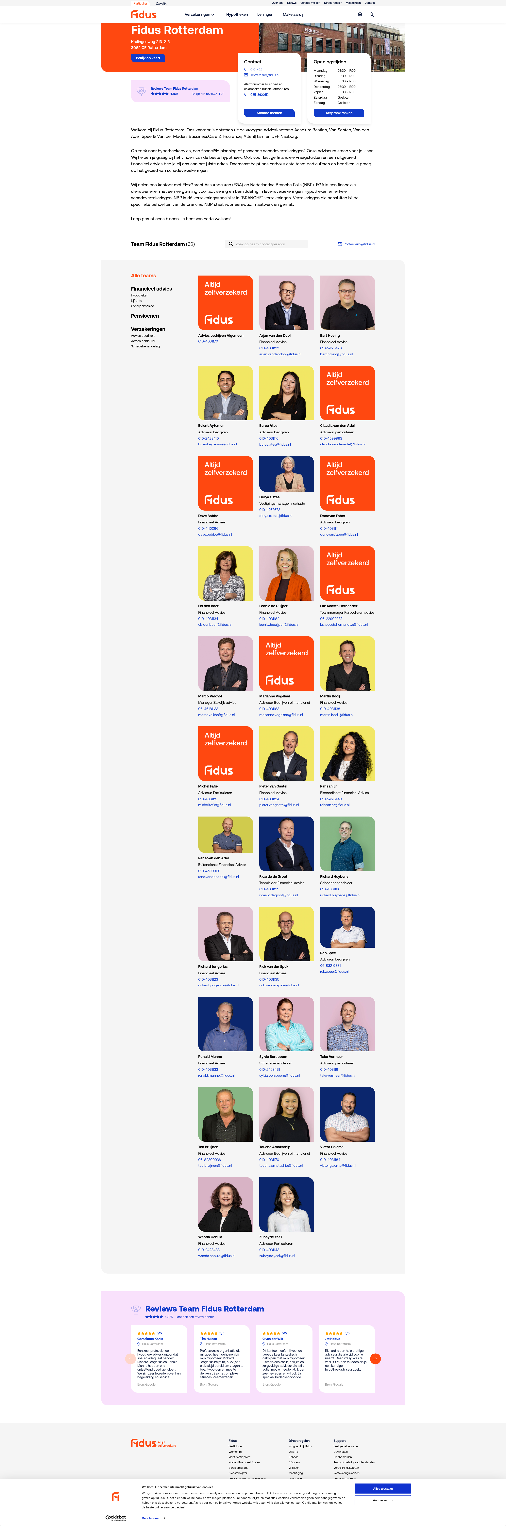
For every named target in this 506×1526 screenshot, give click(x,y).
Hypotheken (237, 14)
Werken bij (235, 1451)
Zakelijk (161, 3)
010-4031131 (268, 889)
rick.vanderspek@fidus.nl (279, 985)
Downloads (341, 1451)
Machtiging (296, 1473)
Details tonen (151, 1518)
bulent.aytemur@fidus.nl (217, 444)
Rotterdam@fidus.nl (265, 75)
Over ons (277, 2)
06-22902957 (331, 619)
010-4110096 (208, 528)
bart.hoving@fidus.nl (336, 354)
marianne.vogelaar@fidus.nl (281, 715)
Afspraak (294, 1462)
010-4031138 (330, 709)
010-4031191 (329, 1069)
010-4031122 (269, 348)
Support (340, 1440)
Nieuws (291, 2)
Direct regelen (333, 2)
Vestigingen (353, 2)
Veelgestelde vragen (346, 1446)
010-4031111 (258, 70)
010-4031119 (207, 799)
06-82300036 (209, 1160)
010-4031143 (269, 1250)
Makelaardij (293, 14)
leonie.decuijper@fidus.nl (278, 624)
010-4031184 (330, 1160)
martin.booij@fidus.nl (336, 715)
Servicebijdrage (238, 1467)
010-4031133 (208, 1069)
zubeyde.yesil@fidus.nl (277, 1256)
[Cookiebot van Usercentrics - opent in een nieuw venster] (115, 1518)
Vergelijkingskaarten (346, 1467)
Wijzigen (294, 1467)
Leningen (265, 14)
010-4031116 (268, 438)
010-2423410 (208, 438)
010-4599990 (209, 871)
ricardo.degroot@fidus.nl (278, 895)
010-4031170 (208, 341)
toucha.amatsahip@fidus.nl (281, 1165)
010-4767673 (269, 510)
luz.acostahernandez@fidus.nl (344, 624)
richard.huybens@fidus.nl (340, 895)
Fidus (233, 1440)
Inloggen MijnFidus (300, 1446)
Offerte (293, 1451)
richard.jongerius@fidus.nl (218, 985)
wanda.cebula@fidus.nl (216, 1256)
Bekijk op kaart (148, 58)
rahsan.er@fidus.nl (334, 805)
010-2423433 (209, 1250)
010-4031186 (330, 889)
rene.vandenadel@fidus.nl (218, 877)
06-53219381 (330, 965)
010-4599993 (331, 438)
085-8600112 (259, 94)
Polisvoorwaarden (345, 1478)
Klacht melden (343, 1457)
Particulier (140, 3)
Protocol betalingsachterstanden (354, 1462)
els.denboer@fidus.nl (214, 624)
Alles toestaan (383, 1488)
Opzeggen (295, 1478)
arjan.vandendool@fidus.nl (280, 354)
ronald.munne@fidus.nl (216, 1075)
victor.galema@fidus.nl (338, 1165)
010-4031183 (269, 709)
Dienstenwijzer (238, 1473)
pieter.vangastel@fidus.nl (279, 805)
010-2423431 (269, 1069)
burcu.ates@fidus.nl (275, 444)
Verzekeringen (197, 14)
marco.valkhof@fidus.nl (216, 715)
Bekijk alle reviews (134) (208, 94)
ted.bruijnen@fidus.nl (215, 1165)
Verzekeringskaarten (347, 1473)
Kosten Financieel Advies (244, 1462)
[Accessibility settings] (360, 14)
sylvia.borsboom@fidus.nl (279, 1075)
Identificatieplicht (239, 1457)
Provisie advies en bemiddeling (248, 1478)
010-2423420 (331, 348)
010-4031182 (269, 619)
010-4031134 (208, 619)
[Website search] (372, 14)
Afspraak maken (339, 113)
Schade (293, 1457)
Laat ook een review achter (195, 1317)
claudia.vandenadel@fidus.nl (342, 444)
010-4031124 (269, 799)
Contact (370, 2)
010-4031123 (208, 979)
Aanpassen (380, 1500)
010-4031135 (269, 979)
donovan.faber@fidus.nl (339, 534)
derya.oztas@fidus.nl (275, 516)
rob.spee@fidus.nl (334, 971)
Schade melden (310, 2)
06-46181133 (208, 709)
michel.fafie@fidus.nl (214, 805)
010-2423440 (331, 799)
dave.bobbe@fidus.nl (215, 534)
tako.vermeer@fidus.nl (337, 1075)
